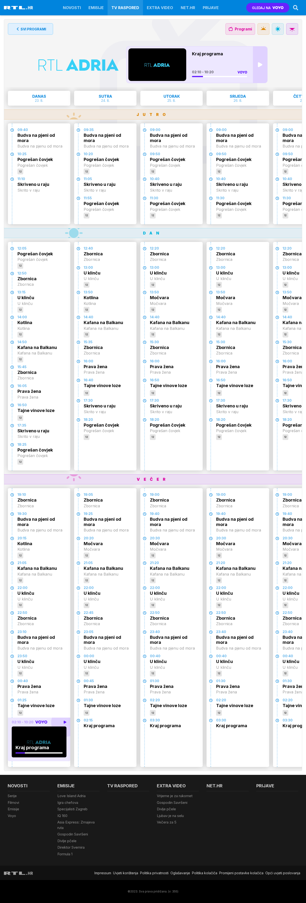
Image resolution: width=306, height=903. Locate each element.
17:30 (88, 400)
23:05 (88, 632)
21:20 (154, 563)
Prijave (211, 7)
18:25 (22, 444)
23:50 (22, 656)
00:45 (89, 681)
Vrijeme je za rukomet (174, 796)
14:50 (22, 342)
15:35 (88, 342)
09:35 (89, 130)
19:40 (154, 514)
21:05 (22, 563)
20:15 (22, 538)
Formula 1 (64, 854)
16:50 (22, 405)
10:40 (154, 179)
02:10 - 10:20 (203, 72)
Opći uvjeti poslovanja (282, 873)
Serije (12, 796)
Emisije (96, 7)
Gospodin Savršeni (72, 834)
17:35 (21, 425)
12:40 (88, 248)
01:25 (22, 700)
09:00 (155, 130)
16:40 (88, 380)
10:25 (22, 154)
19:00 (154, 494)
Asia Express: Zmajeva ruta (76, 825)
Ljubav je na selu (170, 815)
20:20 (89, 538)
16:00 (88, 361)
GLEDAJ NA (261, 8)
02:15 (88, 720)
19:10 (21, 494)
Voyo (12, 815)
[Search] (295, 7)
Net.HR (188, 7)
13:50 (88, 292)
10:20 (88, 154)
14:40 (88, 317)
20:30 (155, 538)
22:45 (88, 613)
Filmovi (13, 802)
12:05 (22, 248)
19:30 (22, 514)
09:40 (22, 130)
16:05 (22, 386)
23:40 (155, 632)
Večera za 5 (166, 822)
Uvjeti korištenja (125, 873)
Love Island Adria (71, 796)
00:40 (22, 681)
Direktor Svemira (71, 847)
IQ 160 (62, 815)
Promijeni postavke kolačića (241, 873)
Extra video (160, 7)
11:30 (154, 198)
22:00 (22, 588)
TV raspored (125, 7)
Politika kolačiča (204, 873)
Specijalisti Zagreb (72, 809)
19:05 (88, 494)
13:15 (21, 292)
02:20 (155, 700)
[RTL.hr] (18, 7)
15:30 (154, 342)
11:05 (88, 179)
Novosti (72, 7)
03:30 (155, 720)
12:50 (22, 273)
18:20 (88, 419)
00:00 (89, 656)
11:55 (88, 198)
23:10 (22, 632)
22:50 (22, 613)
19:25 (88, 514)
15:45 (22, 367)
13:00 (88, 267)
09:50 (155, 154)
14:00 (22, 317)
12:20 (154, 248)
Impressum (102, 873)
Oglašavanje (180, 873)
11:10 (21, 179)
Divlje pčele (66, 841)
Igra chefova (67, 802)
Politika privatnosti (154, 873)
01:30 (88, 700)
